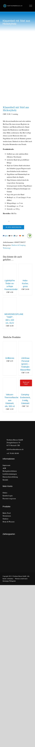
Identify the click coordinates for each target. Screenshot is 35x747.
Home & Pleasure (9, 522)
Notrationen (7, 516)
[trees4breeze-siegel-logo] (25, 555)
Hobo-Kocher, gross (25, 283)
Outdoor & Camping (18, 245)
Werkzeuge (7, 248)
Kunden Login (8, 495)
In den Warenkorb (13, 227)
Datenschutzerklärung (10, 477)
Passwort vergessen (9, 498)
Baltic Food (7, 513)
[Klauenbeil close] (17, 72)
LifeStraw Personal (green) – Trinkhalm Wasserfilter (25, 364)
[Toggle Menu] (30, 6)
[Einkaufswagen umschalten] (26, 6)
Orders (5, 493)
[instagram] (3, 502)
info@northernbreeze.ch (15, 449)
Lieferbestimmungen (10, 474)
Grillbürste (9, 358)
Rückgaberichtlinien (10, 471)
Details (11, 273)
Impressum (6, 465)
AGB (4, 468)
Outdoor (5, 519)
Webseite (17, 579)
